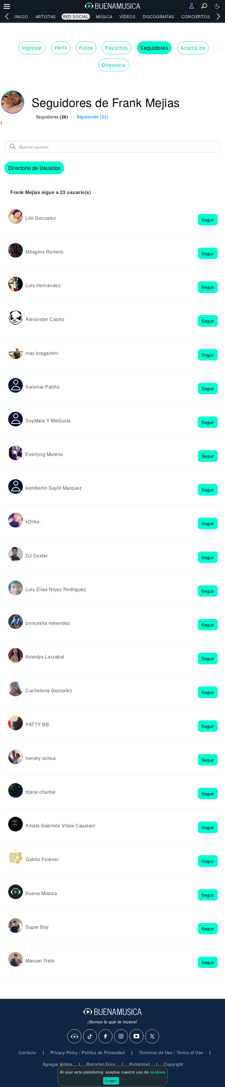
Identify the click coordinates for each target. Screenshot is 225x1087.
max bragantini (41, 353)
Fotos (86, 47)
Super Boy (37, 926)
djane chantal (40, 791)
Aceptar (111, 1080)
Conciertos (195, 16)
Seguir (208, 220)
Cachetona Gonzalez (48, 690)
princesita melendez (47, 623)
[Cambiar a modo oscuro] (217, 6)
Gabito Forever (42, 859)
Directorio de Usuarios (34, 167)
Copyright (173, 1064)
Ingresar (32, 47)
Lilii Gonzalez (40, 218)
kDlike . (33, 521)
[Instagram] (121, 1037)
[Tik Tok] (90, 1037)
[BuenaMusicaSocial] (75, 1037)
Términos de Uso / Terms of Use (171, 1052)
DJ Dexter (36, 555)
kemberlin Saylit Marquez (53, 487)
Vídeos (127, 16)
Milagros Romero (44, 251)
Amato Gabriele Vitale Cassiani (60, 825)
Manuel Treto (39, 960)
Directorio (114, 65)
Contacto (27, 1052)
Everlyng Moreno (44, 454)
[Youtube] (137, 1037)
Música (104, 16)
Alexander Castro (44, 319)
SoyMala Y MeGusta (48, 420)
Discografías (158, 16)
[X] (152, 1037)
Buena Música (41, 893)
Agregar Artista (57, 1064)
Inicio (21, 16)
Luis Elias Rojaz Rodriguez (55, 589)
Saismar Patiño (42, 386)
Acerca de (193, 47)
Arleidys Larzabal (44, 656)
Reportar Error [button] (100, 1064)
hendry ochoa (40, 758)
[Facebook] (106, 1037)
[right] (218, 16)
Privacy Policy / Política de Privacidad (87, 1052)
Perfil (60, 47)
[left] (6, 16)
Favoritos (116, 47)
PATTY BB (37, 724)
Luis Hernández (43, 285)
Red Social (75, 16)
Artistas (45, 16)
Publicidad (139, 1064)
